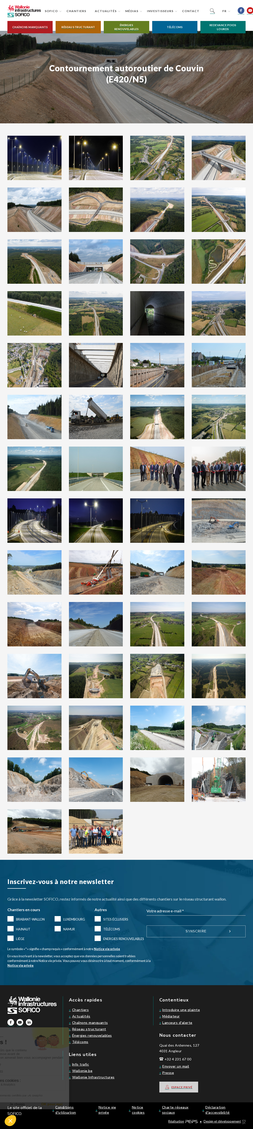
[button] (30, 27)
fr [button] (224, 11)
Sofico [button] (51, 11)
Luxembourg (74, 919)
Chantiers (76, 11)
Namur (69, 929)
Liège (20, 939)
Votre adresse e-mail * (165, 910)
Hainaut (23, 929)
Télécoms (111, 929)
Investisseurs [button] (160, 11)
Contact (190, 11)
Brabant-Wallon (30, 919)
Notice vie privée (107, 949)
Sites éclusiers (115, 919)
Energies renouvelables (123, 939)
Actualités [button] (106, 11)
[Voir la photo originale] (34, 157)
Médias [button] (131, 11)
